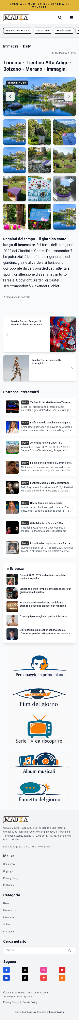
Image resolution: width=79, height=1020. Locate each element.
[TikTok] (25, 978)
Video (6, 924)
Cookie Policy (29, 1002)
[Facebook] (6, 970)
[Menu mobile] (71, 17)
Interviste (8, 917)
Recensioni (9, 910)
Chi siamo (9, 864)
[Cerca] (60, 17)
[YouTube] (62, 970)
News (6, 903)
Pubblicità (8, 885)
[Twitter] (25, 970)
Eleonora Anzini (56, 1012)
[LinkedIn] (6, 978)
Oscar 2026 (43, 30)
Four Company (29, 1012)
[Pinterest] (43, 978)
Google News (64, 30)
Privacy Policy (11, 878)
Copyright (8, 871)
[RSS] (62, 978)
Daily (27, 46)
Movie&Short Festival (18, 30)
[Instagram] (43, 970)
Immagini (10, 46)
